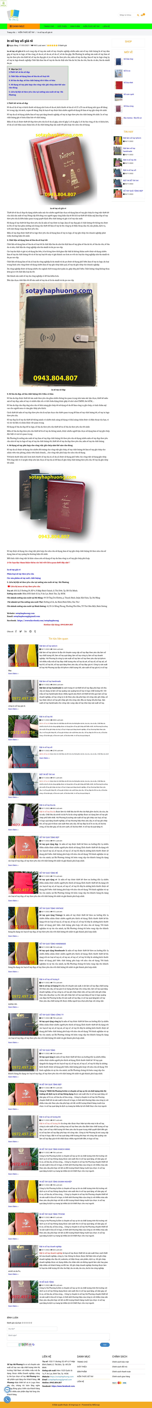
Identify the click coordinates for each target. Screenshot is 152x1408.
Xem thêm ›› (13, 673)
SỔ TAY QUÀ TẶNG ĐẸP (49, 837)
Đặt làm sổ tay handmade (50, 681)
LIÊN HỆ (106, 26)
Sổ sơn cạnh (129, 94)
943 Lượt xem (39, 45)
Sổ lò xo (127, 71)
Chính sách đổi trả (119, 1367)
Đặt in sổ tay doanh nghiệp (50, 1246)
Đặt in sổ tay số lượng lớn (50, 1117)
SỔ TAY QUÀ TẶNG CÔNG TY (51, 1015)
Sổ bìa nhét (128, 83)
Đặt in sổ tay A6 (46, 716)
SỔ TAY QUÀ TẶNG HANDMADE (52, 944)
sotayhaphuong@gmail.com (27, 616)
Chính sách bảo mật (120, 1362)
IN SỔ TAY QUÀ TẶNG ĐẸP (50, 1084)
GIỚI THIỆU (62, 26)
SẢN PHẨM (75, 26)
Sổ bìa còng (129, 106)
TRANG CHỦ (49, 26)
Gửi (104, 1345)
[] (16, 69)
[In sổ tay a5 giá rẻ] (3, 3)
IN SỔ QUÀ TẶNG (46, 1282)
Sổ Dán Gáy (128, 59)
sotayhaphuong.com (25, 613)
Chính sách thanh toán (121, 1371)
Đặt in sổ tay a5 (45, 747)
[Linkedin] (25, 631)
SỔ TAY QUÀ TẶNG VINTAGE (51, 908)
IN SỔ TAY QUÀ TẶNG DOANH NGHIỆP (55, 1182)
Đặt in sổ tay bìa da (47, 805)
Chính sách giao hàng (121, 1376)
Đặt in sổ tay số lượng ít (49, 979)
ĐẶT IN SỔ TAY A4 (47, 774)
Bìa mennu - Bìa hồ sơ (133, 118)
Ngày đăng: (14, 45)
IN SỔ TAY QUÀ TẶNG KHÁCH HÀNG (54, 1149)
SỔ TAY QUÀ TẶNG (47, 1050)
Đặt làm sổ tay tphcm (48, 646)
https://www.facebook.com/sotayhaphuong (70, 1386)
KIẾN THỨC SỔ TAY (91, 26)
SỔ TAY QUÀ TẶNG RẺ (48, 873)
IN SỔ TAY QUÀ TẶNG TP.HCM (52, 1214)
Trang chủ (11, 32)
